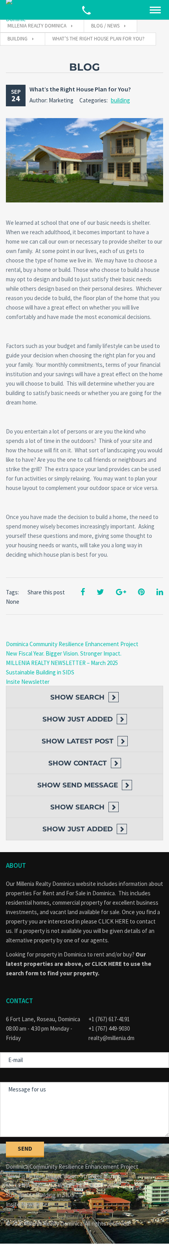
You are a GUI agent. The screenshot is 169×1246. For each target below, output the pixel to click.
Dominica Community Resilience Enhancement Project (72, 644)
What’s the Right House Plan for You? (80, 89)
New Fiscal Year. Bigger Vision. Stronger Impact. (63, 653)
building (120, 100)
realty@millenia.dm (111, 1038)
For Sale (76, 893)
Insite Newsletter (28, 681)
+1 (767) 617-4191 (109, 1019)
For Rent (44, 893)
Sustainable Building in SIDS (40, 672)
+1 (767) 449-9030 (109, 1028)
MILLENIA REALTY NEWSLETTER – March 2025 (62, 663)
